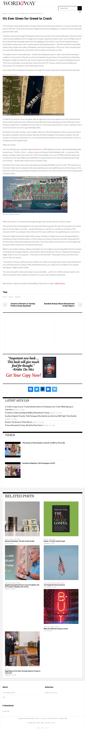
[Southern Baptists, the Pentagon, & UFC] (13, 477)
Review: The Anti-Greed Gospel (54, 541)
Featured (17, 539)
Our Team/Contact (9, 692)
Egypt (5, 297)
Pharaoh (17, 297)
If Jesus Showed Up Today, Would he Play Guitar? (24, 425)
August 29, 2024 (10, 589)
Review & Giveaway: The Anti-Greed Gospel (19, 541)
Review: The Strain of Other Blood (18, 422)
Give (4, 697)
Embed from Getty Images (10, 74)
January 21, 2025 (49, 543)
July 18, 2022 (48, 631)
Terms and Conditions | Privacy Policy (42, 723)
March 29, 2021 (8, 13)
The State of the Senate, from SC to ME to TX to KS (43, 443)
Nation (53, 583)
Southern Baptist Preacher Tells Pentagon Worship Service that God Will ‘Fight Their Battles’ (41, 416)
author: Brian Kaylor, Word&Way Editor (28, 13)
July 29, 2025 (9, 543)
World (7, 669)
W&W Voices (16, 583)
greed (11, 297)
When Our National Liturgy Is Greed (56, 629)
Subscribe (6, 711)
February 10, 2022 (10, 675)
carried (35, 149)
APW (6, 539)
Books (11, 539)
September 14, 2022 (50, 587)
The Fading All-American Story (54, 585)
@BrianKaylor (60, 283)
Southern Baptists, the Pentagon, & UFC (38, 463)
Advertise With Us (51, 692)
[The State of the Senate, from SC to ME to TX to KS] (13, 457)
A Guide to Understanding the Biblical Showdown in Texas (27, 413)
